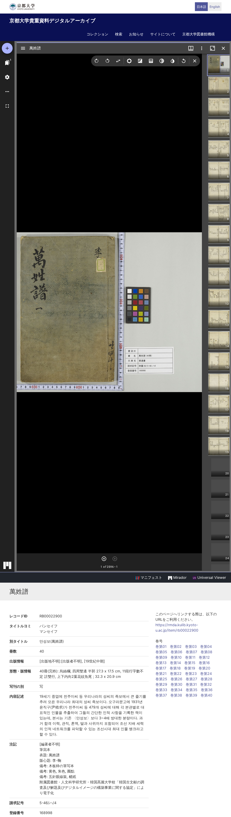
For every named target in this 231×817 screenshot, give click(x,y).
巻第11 (190, 657)
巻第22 (176, 673)
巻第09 (161, 657)
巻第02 (176, 646)
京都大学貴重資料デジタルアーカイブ (52, 20)
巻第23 (191, 673)
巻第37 (161, 695)
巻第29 (161, 684)
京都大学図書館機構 (198, 34)
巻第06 (176, 652)
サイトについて (163, 34)
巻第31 (191, 684)
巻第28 (206, 679)
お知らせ (136, 34)
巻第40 (206, 695)
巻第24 (206, 673)
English (215, 7)
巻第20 (204, 668)
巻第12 (204, 657)
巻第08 (206, 652)
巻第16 (204, 662)
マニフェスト (150, 577)
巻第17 (160, 668)
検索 (118, 34)
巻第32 (206, 684)
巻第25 (161, 679)
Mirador (179, 577)
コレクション (97, 34)
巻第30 (176, 684)
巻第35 (191, 690)
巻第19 (189, 668)
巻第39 (191, 695)
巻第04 (206, 646)
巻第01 (160, 646)
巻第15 (189, 662)
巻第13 (160, 662)
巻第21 (160, 673)
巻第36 (207, 690)
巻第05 (161, 652)
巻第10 (176, 657)
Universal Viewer (211, 577)
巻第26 (176, 679)
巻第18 (175, 668)
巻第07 (191, 652)
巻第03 (191, 646)
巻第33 (161, 690)
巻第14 (175, 662)
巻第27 (191, 679)
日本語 (201, 7)
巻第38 (176, 695)
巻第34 (176, 690)
